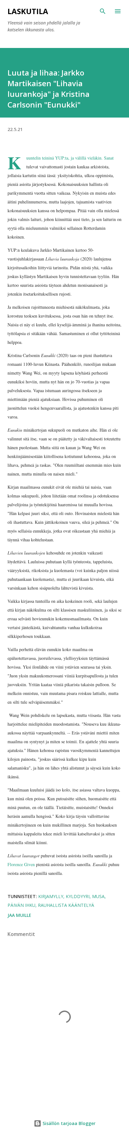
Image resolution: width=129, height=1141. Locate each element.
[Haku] (102, 11)
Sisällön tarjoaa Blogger (68, 1123)
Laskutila (28, 11)
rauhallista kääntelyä (66, 905)
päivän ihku (21, 905)
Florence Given (21, 864)
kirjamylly (50, 896)
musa (98, 896)
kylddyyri (78, 896)
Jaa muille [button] (19, 915)
